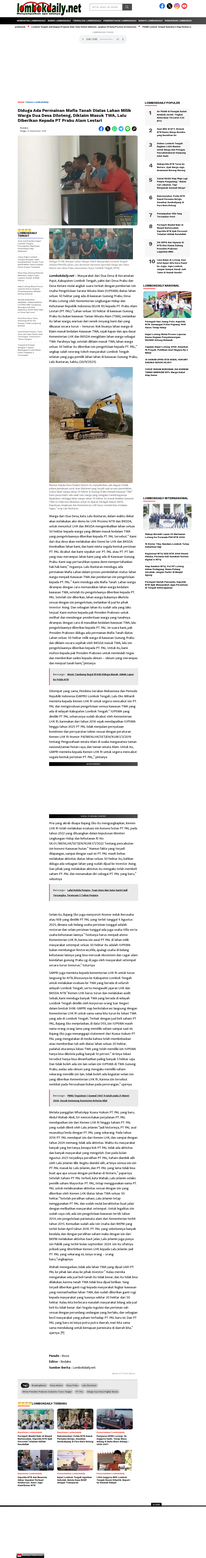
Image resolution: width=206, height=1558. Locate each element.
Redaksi (24, 128)
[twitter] (170, 8)
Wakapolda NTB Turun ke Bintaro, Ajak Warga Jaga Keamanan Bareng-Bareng (171, 167)
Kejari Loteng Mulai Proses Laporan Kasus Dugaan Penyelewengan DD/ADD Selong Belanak (165, 337)
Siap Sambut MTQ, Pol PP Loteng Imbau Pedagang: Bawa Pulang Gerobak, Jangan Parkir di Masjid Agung (164, 570)
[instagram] (177, 8)
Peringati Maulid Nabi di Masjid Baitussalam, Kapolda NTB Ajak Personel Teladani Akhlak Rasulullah (172, 230)
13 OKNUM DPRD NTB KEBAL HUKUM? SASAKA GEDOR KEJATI (166, 361)
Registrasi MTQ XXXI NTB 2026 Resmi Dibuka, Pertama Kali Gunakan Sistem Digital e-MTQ (166, 556)
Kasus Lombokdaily (37, 102)
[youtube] (185, 8)
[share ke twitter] (108, 130)
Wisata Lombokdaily (150, 20)
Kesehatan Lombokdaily (31, 20)
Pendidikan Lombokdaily (179, 20)
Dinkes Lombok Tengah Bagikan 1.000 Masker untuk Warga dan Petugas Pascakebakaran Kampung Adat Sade (171, 149)
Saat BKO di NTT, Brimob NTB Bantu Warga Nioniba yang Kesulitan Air (171, 132)
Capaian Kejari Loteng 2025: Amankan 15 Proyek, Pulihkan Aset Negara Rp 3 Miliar (166, 349)
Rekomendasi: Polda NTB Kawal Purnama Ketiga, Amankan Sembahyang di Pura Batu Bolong (171, 201)
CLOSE (156, 1504)
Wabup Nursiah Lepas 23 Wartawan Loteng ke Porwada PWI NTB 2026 (165, 535)
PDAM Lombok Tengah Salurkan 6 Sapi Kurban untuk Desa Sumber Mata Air (151, 27)
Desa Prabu (72, 1385)
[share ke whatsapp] (115, 130)
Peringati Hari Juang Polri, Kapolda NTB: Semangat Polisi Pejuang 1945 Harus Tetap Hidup (165, 324)
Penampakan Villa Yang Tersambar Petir (169, 215)
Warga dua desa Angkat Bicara (102, 1391)
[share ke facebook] (102, 130)
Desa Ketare (56, 1385)
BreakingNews (39, 1385)
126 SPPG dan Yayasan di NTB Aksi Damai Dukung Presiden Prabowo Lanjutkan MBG (170, 247)
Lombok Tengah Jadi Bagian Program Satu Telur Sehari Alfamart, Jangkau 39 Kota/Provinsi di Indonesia (54, 27)
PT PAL (79, 1391)
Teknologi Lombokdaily (87, 20)
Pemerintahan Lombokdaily (119, 20)
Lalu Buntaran (89, 1385)
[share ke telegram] (121, 130)
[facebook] (162, 8)
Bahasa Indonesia (32, 1555)
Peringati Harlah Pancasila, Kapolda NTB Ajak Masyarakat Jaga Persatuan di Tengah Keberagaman (166, 585)
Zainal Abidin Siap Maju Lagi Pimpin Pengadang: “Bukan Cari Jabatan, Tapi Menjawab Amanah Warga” (172, 183)
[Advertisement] (103, 1533)
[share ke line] (128, 130)
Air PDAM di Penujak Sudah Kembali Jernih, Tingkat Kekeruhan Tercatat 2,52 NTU (172, 116)
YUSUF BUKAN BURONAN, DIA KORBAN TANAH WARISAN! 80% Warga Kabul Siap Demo (166, 372)
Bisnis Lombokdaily (59, 20)
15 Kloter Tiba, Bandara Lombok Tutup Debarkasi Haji (167, 545)
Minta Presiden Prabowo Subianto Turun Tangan (47, 1391)
